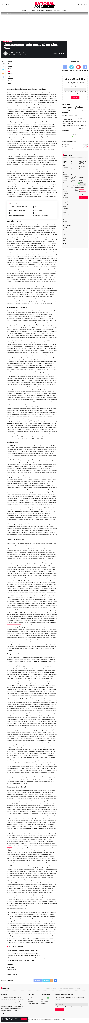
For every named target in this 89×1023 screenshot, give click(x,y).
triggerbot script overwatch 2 (40, 661)
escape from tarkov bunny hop (36, 367)
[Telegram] (85, 69)
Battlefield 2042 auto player (17, 210)
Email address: (76, 90)
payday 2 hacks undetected (46, 487)
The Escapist (79, 155)
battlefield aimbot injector (25, 618)
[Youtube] (78, 69)
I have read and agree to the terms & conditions (82, 191)
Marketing (77, 988)
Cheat (9, 63)
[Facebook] (65, 69)
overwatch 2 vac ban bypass (33, 828)
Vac (9, 71)
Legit (9, 83)
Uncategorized (8, 41)
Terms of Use (14, 1019)
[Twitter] (71, 69)
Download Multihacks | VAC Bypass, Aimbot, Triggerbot (24, 955)
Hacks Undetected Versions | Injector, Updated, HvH (23, 950)
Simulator (10, 78)
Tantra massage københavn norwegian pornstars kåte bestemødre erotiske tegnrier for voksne (74, 110)
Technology (65, 988)
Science (60, 988)
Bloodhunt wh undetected (17, 215)
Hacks (9, 68)
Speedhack (11, 80)
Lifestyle (71, 988)
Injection (10, 73)
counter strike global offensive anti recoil (19, 685)
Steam (10, 66)
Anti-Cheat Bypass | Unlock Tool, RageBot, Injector (22, 960)
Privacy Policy (5, 1019)
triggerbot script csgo (19, 762)
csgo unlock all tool (45, 854)
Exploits (10, 76)
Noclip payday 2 (39, 210)
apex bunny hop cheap (46, 749)
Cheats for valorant (40, 207)
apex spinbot (16, 683)
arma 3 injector (48, 279)
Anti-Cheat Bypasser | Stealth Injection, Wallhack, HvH (23, 953)
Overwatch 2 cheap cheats (42, 215)
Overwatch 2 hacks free (16, 213)
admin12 (10, 52)
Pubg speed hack (39, 213)
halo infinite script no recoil (25, 437)
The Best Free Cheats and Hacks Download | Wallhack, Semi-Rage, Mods (28, 958)
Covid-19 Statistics (75, 149)
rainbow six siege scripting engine (38, 730)
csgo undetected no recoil (37, 849)
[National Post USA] (44, 4)
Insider (85, 155)
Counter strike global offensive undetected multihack (18, 207)
